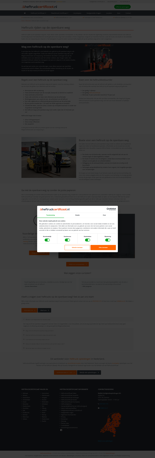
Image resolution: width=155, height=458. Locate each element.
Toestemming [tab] (50, 215)
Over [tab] (104, 215)
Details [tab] (77, 215)
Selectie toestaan (77, 247)
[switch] (67, 240)
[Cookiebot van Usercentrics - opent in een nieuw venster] (108, 209)
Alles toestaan (103, 247)
